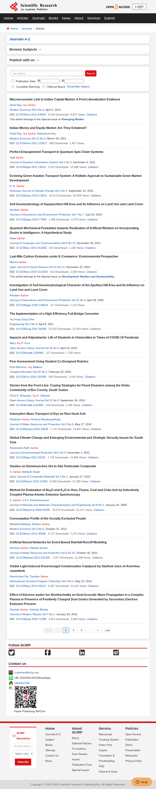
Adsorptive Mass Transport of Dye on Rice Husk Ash (48, 413)
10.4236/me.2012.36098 (31, 533)
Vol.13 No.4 (79, 300)
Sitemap (50, 750)
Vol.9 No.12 (68, 243)
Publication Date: (25, 81)
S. (15, 471)
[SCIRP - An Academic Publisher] (33, 6)
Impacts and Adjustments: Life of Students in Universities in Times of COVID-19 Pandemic (74, 337)
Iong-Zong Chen (22, 319)
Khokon (41, 524)
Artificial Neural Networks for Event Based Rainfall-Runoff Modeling (58, 542)
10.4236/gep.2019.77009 (31, 219)
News (66, 18)
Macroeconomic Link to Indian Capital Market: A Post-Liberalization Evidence (65, 99)
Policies (131, 728)
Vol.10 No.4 (52, 348)
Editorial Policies (82, 743)
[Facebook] (48, 652)
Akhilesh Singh (31, 471)
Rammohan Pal (19, 576)
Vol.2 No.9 (59, 452)
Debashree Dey (46, 133)
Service (105, 728)
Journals (38, 18)
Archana (19, 547)
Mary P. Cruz (20, 343)
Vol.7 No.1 (48, 614)
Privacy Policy (133, 760)
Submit (109, 18)
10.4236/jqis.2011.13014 (31, 166)
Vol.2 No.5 (67, 424)
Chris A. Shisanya (20, 395)
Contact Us (52, 755)
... (89, 630)
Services (93, 18)
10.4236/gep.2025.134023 (32, 305)
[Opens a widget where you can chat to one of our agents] (141, 782)
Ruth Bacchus (18, 367)
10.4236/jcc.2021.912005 (31, 247)
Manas (18, 262)
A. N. (17, 186)
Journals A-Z (52, 734)
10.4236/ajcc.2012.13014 (31, 195)
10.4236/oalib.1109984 (30, 352)
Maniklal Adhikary (20, 524)
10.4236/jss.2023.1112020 (32, 271)
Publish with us (23, 60)
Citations (92, 114)
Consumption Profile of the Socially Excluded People (48, 518)
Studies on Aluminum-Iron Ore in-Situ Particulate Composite (53, 466)
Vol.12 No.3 (39, 138)
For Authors (79, 748)
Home (8, 18)
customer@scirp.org (26, 672)
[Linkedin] (82, 652)
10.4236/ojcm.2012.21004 (32, 481)
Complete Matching (28, 86)
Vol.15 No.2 (40, 371)
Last (107, 630)
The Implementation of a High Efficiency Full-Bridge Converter (54, 313)
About (78, 18)
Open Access (133, 734)
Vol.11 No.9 (52, 400)
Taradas (39, 576)
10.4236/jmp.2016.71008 (31, 619)
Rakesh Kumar (39, 547)
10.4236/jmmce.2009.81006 (33, 509)
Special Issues (80, 770)
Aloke (17, 238)
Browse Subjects (24, 49)
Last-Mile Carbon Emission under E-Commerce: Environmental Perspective (64, 256)
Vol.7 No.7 (78, 214)
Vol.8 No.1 (98, 504)
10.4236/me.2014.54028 (31, 114)
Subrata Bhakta (38, 609)
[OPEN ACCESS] (118, 6)
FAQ (101, 766)
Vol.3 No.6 (38, 528)
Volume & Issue (108, 771)
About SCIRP (77, 730)
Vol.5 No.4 (38, 109)
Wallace (35, 367)
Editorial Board (56, 86)
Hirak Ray (15, 104)
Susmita (19, 609)
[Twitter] (12, 652)
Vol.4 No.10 (68, 552)
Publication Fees (82, 764)
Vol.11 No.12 (57, 267)
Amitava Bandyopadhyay (46, 419)
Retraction (131, 755)
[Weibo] (116, 652)
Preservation (133, 750)
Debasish (19, 419)
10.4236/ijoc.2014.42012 (31, 585)
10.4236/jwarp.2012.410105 (33, 557)
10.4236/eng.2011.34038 (31, 328)
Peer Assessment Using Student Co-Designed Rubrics (49, 361)
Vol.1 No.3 (65, 162)
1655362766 (21, 683)
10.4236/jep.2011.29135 (30, 457)
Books (53, 18)
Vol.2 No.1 (61, 476)
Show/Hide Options (78, 86)
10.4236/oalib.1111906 (29, 405)
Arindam (19, 209)
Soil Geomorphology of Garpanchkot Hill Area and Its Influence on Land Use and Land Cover (76, 204)
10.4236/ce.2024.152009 (31, 376)
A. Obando (41, 395)
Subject (49, 739)
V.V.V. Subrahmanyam (35, 500)
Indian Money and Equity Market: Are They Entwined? (48, 128)
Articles (22, 18)
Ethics (75, 738)
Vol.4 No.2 (67, 581)
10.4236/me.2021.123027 (31, 143)
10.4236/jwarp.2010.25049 (32, 429)
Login (139, 6)
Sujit (17, 157)
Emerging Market (73, 119)
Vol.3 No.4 (31, 324)
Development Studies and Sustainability (88, 276)
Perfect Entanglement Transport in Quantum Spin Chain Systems (56, 151)
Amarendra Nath (24, 447)
